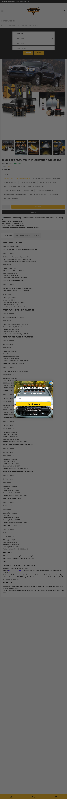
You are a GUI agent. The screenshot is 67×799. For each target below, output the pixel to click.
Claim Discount (33, 404)
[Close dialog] (50, 383)
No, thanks (33, 414)
